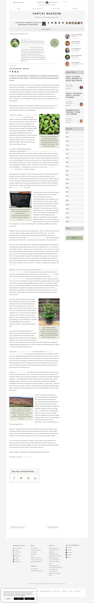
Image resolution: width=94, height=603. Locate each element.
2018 (67, 166)
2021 (67, 153)
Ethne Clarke (69, 85)
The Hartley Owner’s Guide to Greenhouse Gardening (28, 23)
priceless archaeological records (36, 237)
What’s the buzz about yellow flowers (74, 95)
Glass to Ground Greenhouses (55, 567)
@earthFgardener (27, 457)
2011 (67, 196)
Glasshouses (52, 552)
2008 (67, 209)
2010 (67, 200)
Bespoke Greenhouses (54, 557)
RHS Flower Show (35, 568)
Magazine (75, 8)
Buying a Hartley (34, 548)
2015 (67, 179)
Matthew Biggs (76, 55)
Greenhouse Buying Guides (37, 559)
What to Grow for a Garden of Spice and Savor (74, 78)
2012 (67, 192)
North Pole (12, 265)
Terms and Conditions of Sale (45, 591)
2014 (67, 183)
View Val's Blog (74, 65)
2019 (67, 162)
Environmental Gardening (37, 570)
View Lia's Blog (74, 52)
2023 (67, 145)
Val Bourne (75, 62)
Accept (29, 598)
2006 (67, 217)
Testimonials (34, 554)
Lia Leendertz (76, 48)
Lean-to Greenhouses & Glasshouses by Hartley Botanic (54, 561)
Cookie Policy (65, 591)
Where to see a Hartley (36, 557)
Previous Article (17, 527)
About (18, 8)
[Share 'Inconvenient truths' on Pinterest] (15, 71)
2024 (67, 141)
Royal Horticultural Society (24, 351)
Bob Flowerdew (76, 35)
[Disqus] (34, 504)
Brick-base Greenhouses (54, 565)
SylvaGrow (50, 274)
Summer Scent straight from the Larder (73, 112)
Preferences (8, 598)
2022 (67, 149)
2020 (67, 158)
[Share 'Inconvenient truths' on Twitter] (12, 71)
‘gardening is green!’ (18, 187)
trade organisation (21, 372)
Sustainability (77, 591)
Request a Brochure (37, 8)
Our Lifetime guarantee (36, 550)
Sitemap (71, 591)
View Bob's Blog (74, 38)
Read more (68, 88)
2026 (67, 132)
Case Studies (33, 552)
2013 (67, 187)
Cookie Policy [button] (28, 594)
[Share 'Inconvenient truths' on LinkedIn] (17, 71)
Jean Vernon (75, 41)
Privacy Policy (57, 591)
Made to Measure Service (36, 561)
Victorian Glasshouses (54, 550)
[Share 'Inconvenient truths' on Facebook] (10, 71)
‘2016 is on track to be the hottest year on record (41, 151)
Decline (18, 598)
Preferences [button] (23, 595)
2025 (67, 136)
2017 (67, 170)
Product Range (56, 8)
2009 (67, 204)
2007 (67, 213)
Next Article (53, 527)
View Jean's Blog (75, 45)
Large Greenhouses (53, 569)
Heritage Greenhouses (54, 548)
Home (11, 33)
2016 (67, 175)
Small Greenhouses (53, 571)
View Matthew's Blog (75, 59)
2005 (67, 221)
